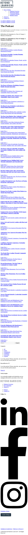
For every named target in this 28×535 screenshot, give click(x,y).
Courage (6, 356)
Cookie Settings (6, 514)
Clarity (5, 350)
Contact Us (6, 18)
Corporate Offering (14, 14)
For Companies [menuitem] (7, 385)
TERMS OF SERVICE (6, 529)
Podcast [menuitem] (6, 389)
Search (17, 343)
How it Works (7, 10)
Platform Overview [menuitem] (8, 384)
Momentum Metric (14, 12)
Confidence (6, 353)
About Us (6, 17)
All (4, 349)
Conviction (6, 354)
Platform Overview (14, 11)
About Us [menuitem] (6, 387)
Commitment (7, 352)
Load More (3, 341)
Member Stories (14, 15)
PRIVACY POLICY (18, 529)
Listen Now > (4, 48)
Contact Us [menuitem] (6, 391)
